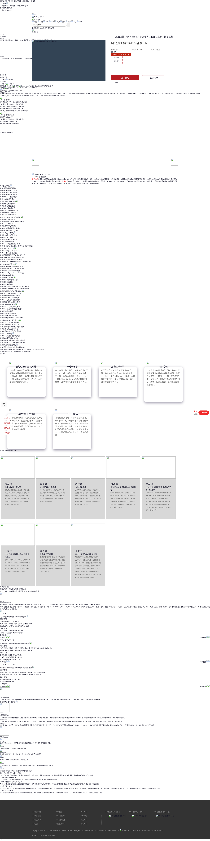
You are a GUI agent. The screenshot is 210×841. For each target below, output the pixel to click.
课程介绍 (3, 87)
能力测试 (50, 86)
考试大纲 (3, 637)
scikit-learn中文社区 (28, 86)
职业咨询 (25, 6)
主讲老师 (21, 87)
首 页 (2, 34)
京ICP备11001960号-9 (112, 831)
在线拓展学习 (60, 824)
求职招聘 (44, 86)
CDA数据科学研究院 (6, 1)
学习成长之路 (60, 820)
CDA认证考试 (36, 820)
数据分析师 (35, 28)
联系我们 (84, 824)
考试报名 (203, 637)
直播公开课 (3, 77)
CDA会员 (19, 6)
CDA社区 (3, 3)
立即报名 (125, 78)
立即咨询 (204, 413)
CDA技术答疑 (10, 6)
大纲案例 (9, 87)
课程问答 (34, 87)
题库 (45, 28)
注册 (36, 32)
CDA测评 (7, 433)
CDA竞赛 (3, 6)
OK (1, 840)
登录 (33, 32)
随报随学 (116, 59)
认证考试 (3, 79)
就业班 (42, 28)
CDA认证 (51, 28)
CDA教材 (7, 418)
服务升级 (15, 87)
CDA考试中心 (18, 1)
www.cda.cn (50, 831)
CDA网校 (26, 1)
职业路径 (3, 75)
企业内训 (3, 81)
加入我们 (84, 820)
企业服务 (32, 1)
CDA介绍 (84, 816)
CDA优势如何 (60, 816)
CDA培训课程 (36, 816)
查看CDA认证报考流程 (7, 702)
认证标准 (28, 87)
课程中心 (3, 36)
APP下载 (9, 8)
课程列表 (135, 37)
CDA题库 (7, 423)
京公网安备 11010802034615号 (131, 831)
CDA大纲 (7, 428)
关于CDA (3, 8)
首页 (127, 37)
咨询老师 (154, 78)
